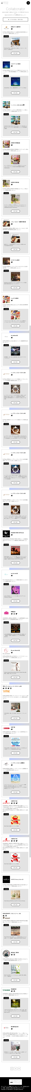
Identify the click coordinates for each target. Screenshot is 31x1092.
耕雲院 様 (13, 611)
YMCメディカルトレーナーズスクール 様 (12, 686)
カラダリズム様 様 (15, 260)
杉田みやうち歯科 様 (15, 26)
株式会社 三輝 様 (15, 952)
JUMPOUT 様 (14, 801)
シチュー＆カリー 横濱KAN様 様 (18, 221)
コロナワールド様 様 (15, 64)
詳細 (16, 53)
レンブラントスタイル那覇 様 (17, 763)
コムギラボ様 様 (14, 298)
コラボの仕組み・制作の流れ (16, 19)
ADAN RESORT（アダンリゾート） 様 (11, 913)
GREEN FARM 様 (15, 182)
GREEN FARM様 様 (15, 143)
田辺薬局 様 (13, 989)
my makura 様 (14, 335)
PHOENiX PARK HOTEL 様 (17, 532)
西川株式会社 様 (14, 1026)
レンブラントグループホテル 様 (18, 372)
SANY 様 (13, 727)
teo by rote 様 (14, 573)
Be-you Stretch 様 (15, 650)
